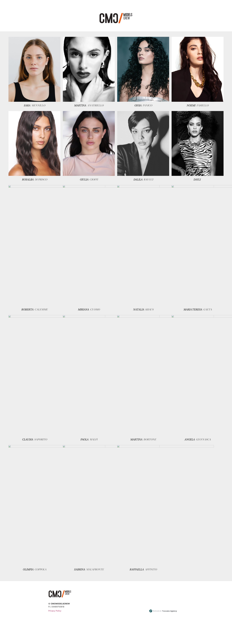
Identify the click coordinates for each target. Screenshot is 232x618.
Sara (27, 105)
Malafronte (95, 569)
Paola (84, 439)
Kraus (149, 309)
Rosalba (27, 179)
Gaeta (207, 309)
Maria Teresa (192, 309)
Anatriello (95, 105)
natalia (138, 309)
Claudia (27, 439)
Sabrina (79, 569)
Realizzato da (157, 611)
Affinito (151, 569)
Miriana (83, 309)
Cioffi (94, 179)
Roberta (27, 309)
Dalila (137, 179)
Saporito (40, 439)
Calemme (41, 309)
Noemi (191, 105)
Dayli (197, 179)
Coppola (40, 569)
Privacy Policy (54, 611)
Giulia (84, 179)
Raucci (148, 179)
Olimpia (28, 569)
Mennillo (38, 105)
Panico (147, 105)
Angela (189, 439)
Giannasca (203, 439)
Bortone (149, 439)
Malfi (93, 439)
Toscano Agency (169, 611)
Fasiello (202, 105)
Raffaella (137, 569)
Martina (80, 105)
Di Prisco (41, 179)
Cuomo (95, 309)
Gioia (137, 105)
